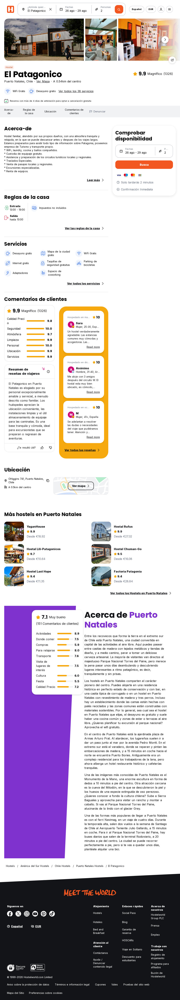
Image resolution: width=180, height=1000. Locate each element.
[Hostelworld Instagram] (27, 914)
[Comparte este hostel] (172, 59)
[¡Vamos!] (119, 9)
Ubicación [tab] (50, 111)
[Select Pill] (161, 9)
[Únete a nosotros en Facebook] (10, 914)
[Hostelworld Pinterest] (43, 914)
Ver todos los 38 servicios (76, 91)
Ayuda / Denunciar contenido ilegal (102, 963)
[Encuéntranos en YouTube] (35, 914)
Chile (29, 81)
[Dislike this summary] (50, 447)
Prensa (155, 925)
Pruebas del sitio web (136, 984)
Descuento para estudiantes (131, 958)
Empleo (155, 934)
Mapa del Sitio (15, 992)
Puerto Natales (14, 81)
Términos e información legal (72, 984)
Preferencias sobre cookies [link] (45, 992)
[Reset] (50, 9)
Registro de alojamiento (158, 956)
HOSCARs (128, 940)
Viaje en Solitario (132, 949)
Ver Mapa (43, 81)
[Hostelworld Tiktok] (52, 914)
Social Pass (129, 912)
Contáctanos (100, 952)
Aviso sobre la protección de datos (28, 984)
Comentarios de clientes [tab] (74, 111)
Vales (114, 984)
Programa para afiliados (160, 965)
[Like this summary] (42, 447)
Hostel (9, 67)
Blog (124, 922)
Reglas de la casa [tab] (29, 111)
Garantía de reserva (129, 931)
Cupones (100, 984)
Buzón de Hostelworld (158, 974)
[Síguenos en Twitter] (18, 914)
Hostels (97, 912)
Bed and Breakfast (98, 931)
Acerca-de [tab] (9, 111)
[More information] (48, 371)
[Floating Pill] (165, 39)
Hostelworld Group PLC (158, 916)
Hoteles (97, 922)
